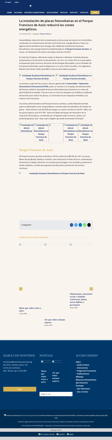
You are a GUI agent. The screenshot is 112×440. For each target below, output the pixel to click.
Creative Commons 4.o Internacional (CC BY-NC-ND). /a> (58, 415)
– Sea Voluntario (83, 388)
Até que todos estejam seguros (54, 321)
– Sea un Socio (82, 392)
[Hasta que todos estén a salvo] (49, 364)
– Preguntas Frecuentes (86, 371)
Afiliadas (79, 377)
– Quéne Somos (82, 365)
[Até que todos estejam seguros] (60, 365)
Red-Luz (48, 34)
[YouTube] (9, 378)
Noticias (43, 34)
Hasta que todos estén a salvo (30, 309)
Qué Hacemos (82, 383)
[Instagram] (4, 378)
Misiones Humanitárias (86, 380)
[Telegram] (14, 378)
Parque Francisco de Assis (78, 49)
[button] (102, 12)
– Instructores (82, 368)
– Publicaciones (82, 374)
